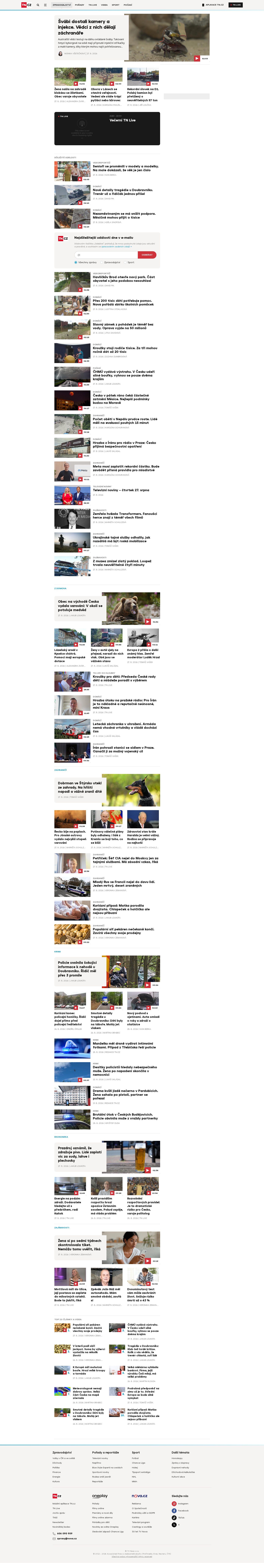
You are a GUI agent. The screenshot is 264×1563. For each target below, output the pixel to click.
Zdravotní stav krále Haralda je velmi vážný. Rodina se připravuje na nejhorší (143, 837)
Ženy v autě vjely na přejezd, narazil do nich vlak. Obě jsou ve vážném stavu (107, 656)
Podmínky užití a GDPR (143, 1513)
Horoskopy (177, 1458)
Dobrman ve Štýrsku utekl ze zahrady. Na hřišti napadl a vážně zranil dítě (80, 787)
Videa (104, 5)
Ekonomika (61, 1137)
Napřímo (96, 1463)
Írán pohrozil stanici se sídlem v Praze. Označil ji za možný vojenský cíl (123, 749)
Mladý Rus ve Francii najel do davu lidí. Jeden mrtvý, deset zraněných (124, 883)
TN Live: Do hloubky (104, 673)
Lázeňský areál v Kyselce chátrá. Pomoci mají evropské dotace (69, 656)
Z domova (60, 588)
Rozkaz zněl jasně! (101, 1476)
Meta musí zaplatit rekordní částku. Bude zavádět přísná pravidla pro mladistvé (126, 468)
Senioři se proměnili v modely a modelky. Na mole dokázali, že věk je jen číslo (126, 168)
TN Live (92, 5)
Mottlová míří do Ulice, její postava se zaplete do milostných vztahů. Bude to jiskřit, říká (70, 1295)
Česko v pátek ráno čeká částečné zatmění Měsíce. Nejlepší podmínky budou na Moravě (121, 399)
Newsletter (58, 1522)
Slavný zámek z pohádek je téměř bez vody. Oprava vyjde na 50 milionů (123, 326)
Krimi (57, 951)
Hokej (135, 1467)
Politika (56, 1467)
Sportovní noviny (100, 1472)
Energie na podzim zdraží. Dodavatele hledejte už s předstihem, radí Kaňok (67, 1206)
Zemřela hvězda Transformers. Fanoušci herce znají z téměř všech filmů (125, 515)
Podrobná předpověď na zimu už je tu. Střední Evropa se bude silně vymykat (143, 1393)
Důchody (57, 1463)
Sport (115, 5)
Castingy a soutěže (142, 1527)
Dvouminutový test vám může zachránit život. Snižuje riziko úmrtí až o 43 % (141, 1295)
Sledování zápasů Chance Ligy (108, 1531)
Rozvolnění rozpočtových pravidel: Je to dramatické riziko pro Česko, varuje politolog (143, 1206)
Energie (56, 1476)
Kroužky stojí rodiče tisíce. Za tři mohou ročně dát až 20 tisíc (125, 350)
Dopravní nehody (180, 1467)
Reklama (136, 1503)
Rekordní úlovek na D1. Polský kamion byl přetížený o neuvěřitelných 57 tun (143, 95)
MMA (134, 1481)
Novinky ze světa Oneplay (105, 1527)
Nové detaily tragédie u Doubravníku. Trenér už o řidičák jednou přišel (123, 192)
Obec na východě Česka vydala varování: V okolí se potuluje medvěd (80, 606)
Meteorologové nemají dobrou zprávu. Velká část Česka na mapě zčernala (87, 1393)
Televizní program (141, 1522)
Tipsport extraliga (141, 1472)
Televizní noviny (102, 487)
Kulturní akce (178, 1476)
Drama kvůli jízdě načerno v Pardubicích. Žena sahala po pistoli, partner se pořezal (125, 1094)
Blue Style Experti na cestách (107, 1467)
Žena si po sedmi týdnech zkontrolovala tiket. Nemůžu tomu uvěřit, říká (79, 1245)
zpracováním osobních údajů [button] (116, 246)
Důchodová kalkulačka (183, 1472)
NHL (134, 1476)
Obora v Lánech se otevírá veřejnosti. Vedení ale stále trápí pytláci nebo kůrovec (106, 95)
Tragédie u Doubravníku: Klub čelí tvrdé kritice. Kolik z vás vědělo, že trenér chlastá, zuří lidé (143, 1351)
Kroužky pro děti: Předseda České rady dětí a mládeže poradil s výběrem (124, 678)
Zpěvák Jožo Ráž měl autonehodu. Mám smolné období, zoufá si (106, 1295)
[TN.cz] (26, 5)
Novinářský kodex (61, 1527)
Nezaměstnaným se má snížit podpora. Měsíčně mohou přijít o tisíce (124, 215)
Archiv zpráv (59, 1513)
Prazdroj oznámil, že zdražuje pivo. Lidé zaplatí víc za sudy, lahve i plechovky (80, 1154)
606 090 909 (64, 1533)
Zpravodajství (62, 5)
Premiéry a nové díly (102, 1513)
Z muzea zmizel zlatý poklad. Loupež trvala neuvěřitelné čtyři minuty (122, 563)
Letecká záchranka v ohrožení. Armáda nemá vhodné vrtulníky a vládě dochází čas (125, 727)
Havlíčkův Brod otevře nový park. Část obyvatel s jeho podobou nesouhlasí (124, 279)
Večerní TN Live (123, 120)
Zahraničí (98, 416)
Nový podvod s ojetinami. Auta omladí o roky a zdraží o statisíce (143, 1019)
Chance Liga (138, 1463)
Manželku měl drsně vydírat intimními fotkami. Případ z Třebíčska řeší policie (124, 1045)
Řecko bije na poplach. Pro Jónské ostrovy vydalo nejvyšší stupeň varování (70, 837)
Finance (57, 1472)
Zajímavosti (99, 510)
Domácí (97, 186)
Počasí (128, 5)
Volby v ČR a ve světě (64, 1458)
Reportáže (97, 1481)
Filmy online (98, 1508)
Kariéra (135, 1517)
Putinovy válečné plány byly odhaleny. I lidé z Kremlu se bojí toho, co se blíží (107, 837)
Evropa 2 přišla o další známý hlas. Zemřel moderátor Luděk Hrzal (143, 654)
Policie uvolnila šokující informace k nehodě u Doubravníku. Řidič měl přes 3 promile (77, 969)
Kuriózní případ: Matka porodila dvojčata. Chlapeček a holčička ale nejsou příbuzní (121, 909)
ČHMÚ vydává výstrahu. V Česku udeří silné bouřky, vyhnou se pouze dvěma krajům (124, 375)
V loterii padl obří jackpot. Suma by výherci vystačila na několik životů (89, 1351)
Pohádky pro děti (101, 1522)
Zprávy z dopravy (180, 1463)
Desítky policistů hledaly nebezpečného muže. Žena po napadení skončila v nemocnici (125, 1071)
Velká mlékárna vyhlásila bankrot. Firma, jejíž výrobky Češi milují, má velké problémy (143, 1372)
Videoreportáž (101, 163)
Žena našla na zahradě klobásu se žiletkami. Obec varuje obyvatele (70, 93)
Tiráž (55, 1517)
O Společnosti (139, 1508)
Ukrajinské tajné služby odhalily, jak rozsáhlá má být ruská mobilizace (121, 539)
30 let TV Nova (139, 1531)
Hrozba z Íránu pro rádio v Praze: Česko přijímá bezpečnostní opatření (124, 444)
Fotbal (135, 1458)
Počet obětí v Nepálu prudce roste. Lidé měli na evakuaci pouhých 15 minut (125, 421)
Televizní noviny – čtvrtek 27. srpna (121, 490)
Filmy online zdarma (102, 1517)
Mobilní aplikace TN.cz (64, 1503)
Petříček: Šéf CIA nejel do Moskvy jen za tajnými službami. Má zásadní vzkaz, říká (125, 860)
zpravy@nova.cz (67, 1538)
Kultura (56, 1481)
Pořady (79, 5)
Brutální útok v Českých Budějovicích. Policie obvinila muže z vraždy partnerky (125, 1116)
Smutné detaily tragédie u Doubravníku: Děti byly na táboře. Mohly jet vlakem (107, 1021)
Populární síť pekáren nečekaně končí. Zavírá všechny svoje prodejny (123, 931)
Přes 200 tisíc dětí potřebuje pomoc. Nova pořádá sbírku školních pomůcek (123, 302)
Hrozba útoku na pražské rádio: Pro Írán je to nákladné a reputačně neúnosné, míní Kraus (124, 704)
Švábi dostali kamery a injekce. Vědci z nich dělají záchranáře (87, 27)
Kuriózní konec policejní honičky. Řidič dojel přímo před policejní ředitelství (70, 1019)
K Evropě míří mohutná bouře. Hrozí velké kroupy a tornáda (89, 1370)
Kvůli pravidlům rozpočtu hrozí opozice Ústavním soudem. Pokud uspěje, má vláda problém (107, 1206)
